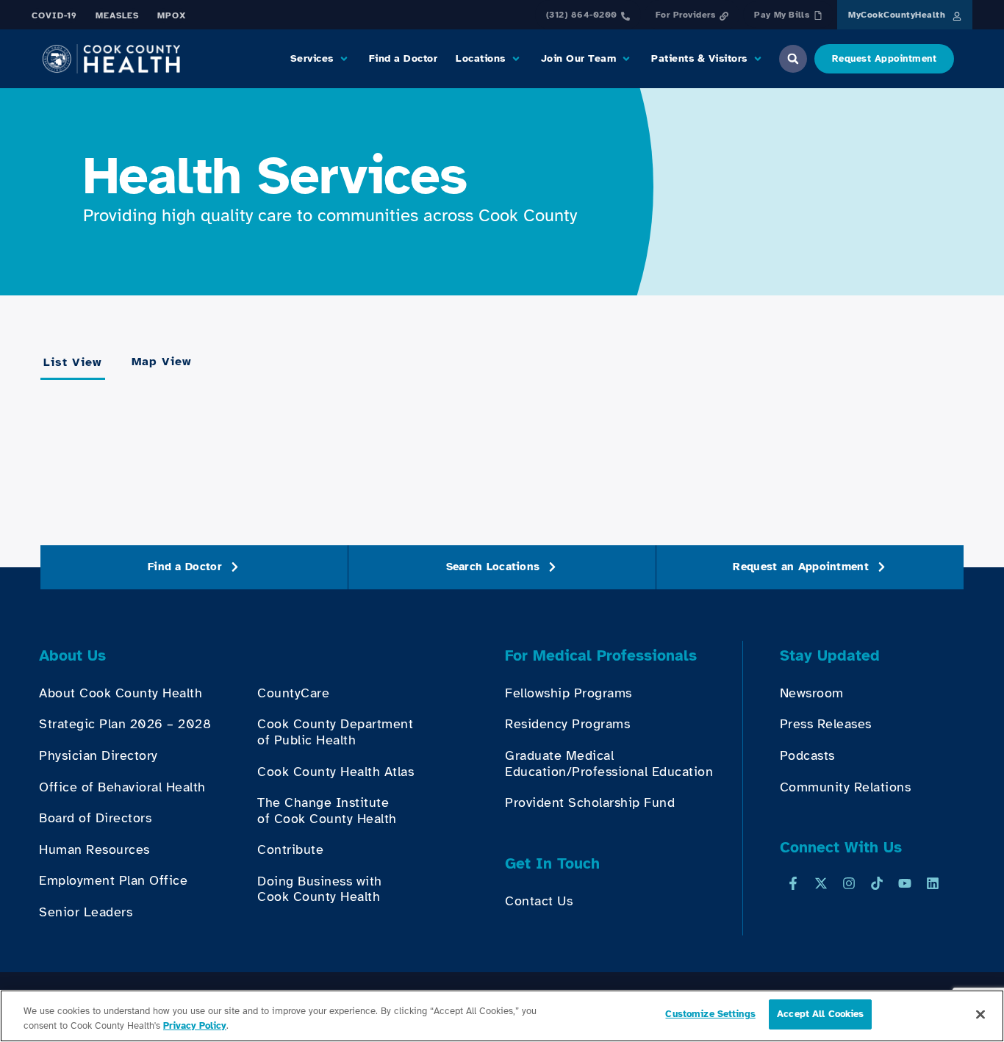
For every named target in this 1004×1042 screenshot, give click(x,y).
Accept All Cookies (820, 1014)
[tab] (72, 363)
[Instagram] (849, 883)
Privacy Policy (194, 1026)
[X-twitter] (821, 883)
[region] (502, 1016)
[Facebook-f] (793, 883)
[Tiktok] (877, 883)
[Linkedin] (932, 883)
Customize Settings (710, 1014)
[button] (320, 58)
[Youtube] (905, 883)
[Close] (980, 1014)
